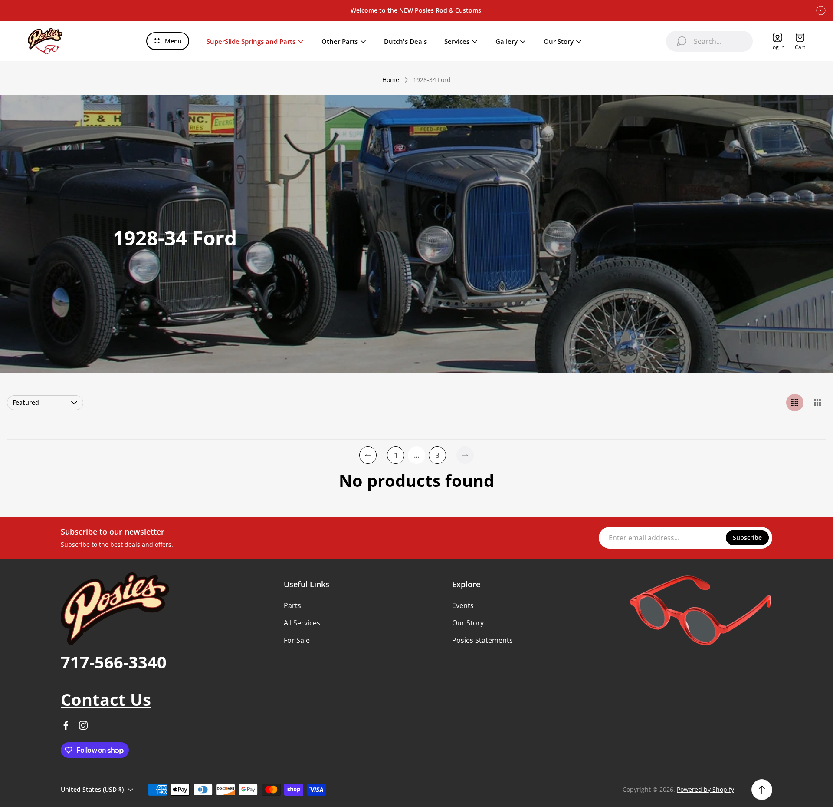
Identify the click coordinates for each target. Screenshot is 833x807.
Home (390, 80)
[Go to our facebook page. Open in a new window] (66, 725)
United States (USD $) (92, 789)
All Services (302, 623)
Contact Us (106, 699)
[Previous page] (368, 455)
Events (463, 605)
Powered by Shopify (705, 789)
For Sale (297, 640)
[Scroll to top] (761, 789)
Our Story (468, 623)
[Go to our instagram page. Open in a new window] (83, 725)
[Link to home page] (115, 608)
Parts (292, 605)
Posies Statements (482, 640)
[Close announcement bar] (821, 10)
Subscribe (747, 537)
